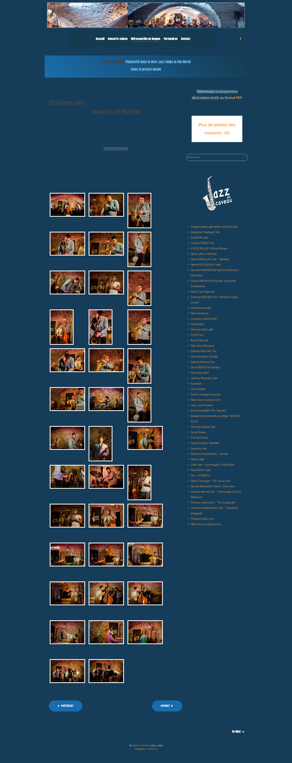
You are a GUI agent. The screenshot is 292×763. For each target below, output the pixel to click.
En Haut (236, 731)
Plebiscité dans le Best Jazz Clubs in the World (158, 61)
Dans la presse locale (146, 69)
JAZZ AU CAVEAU (141, 745)
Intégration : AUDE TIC (146, 749)
